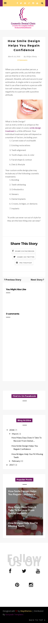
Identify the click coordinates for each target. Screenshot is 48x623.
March (15, 433)
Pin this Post (26, 263)
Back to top (36, 620)
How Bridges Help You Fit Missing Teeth (23, 524)
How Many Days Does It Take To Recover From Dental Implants (22, 510)
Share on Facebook (24, 251)
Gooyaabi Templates (14, 614)
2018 (11, 430)
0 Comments (22, 60)
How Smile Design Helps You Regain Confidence (22, 493)
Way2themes (26, 611)
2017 (11, 464)
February (16, 461)
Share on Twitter (25, 257)
